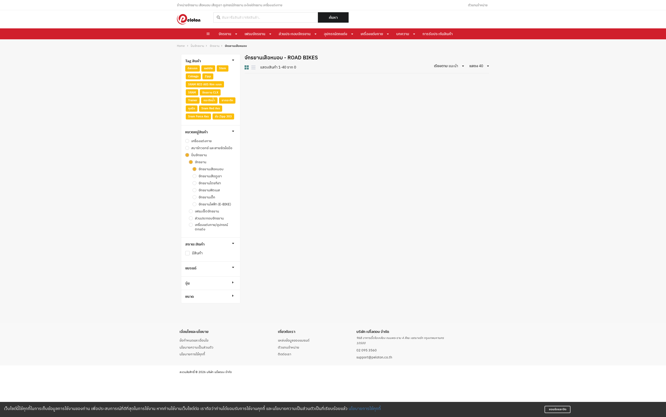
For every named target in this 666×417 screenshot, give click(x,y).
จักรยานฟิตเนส (209, 190)
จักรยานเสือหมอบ (210, 169)
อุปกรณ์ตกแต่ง (335, 33)
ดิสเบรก (192, 68)
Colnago (193, 76)
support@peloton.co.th (374, 357)
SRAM (192, 92)
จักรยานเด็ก (206, 197)
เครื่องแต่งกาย (372, 33)
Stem (222, 68)
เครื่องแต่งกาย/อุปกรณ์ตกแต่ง (211, 227)
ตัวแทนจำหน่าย (478, 5)
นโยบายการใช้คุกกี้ (365, 408)
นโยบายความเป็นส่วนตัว (196, 347)
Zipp (208, 76)
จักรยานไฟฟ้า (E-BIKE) (214, 204)
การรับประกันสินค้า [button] (437, 33)
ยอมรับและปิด (557, 409)
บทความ (402, 33)
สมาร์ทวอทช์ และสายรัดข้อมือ (211, 148)
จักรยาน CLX (210, 92)
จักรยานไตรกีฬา (209, 183)
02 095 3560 (366, 350)
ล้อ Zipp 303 (223, 116)
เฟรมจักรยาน (255, 33)
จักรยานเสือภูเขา (210, 176)
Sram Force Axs (198, 116)
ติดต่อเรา (284, 354)
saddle (208, 68)
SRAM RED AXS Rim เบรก (205, 84)
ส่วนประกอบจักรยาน (295, 33)
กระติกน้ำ (209, 100)
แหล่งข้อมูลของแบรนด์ (293, 340)
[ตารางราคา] (253, 67)
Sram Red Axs (210, 108)
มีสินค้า (197, 253)
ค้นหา (333, 17)
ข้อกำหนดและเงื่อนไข (194, 340)
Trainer (192, 100)
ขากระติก (227, 100)
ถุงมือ (191, 108)
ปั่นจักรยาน (197, 46)
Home (181, 46)
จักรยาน (225, 33)
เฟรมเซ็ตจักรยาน (207, 211)
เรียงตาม (441, 66)
